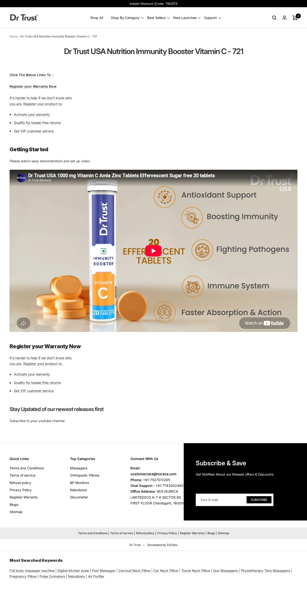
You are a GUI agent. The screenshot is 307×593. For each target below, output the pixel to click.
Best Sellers (156, 18)
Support (210, 18)
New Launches (184, 18)
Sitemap (16, 512)
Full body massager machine (32, 571)
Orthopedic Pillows (84, 475)
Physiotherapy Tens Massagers (265, 571)
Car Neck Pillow (166, 571)
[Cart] (294, 17)
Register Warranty (24, 497)
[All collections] (54, 571)
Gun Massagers (225, 571)
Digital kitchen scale (73, 571)
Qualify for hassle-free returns (37, 123)
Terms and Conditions (27, 468)
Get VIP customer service (34, 131)
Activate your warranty (32, 114)
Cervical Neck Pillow (134, 571)
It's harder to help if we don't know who (41, 98)
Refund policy (20, 483)
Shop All (96, 18)
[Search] (274, 18)
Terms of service (22, 475)
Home (14, 36)
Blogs (14, 504)
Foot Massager (103, 571)
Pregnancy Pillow (23, 576)
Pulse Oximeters (52, 576)
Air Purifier (96, 576)
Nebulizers (78, 490)
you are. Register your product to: (36, 104)
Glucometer (79, 497)
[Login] (284, 18)
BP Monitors (79, 483)
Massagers (78, 468)
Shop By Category (125, 18)
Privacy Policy (21, 490)
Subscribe (259, 499)
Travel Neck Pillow (195, 571)
